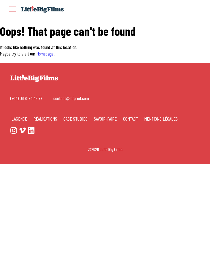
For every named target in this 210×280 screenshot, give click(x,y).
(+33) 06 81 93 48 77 (26, 98)
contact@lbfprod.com (71, 98)
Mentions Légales (161, 119)
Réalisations (45, 119)
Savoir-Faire (105, 119)
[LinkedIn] (201, 9)
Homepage (45, 54)
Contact (130, 119)
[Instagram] (183, 9)
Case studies (75, 119)
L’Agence (19, 119)
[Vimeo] (192, 9)
